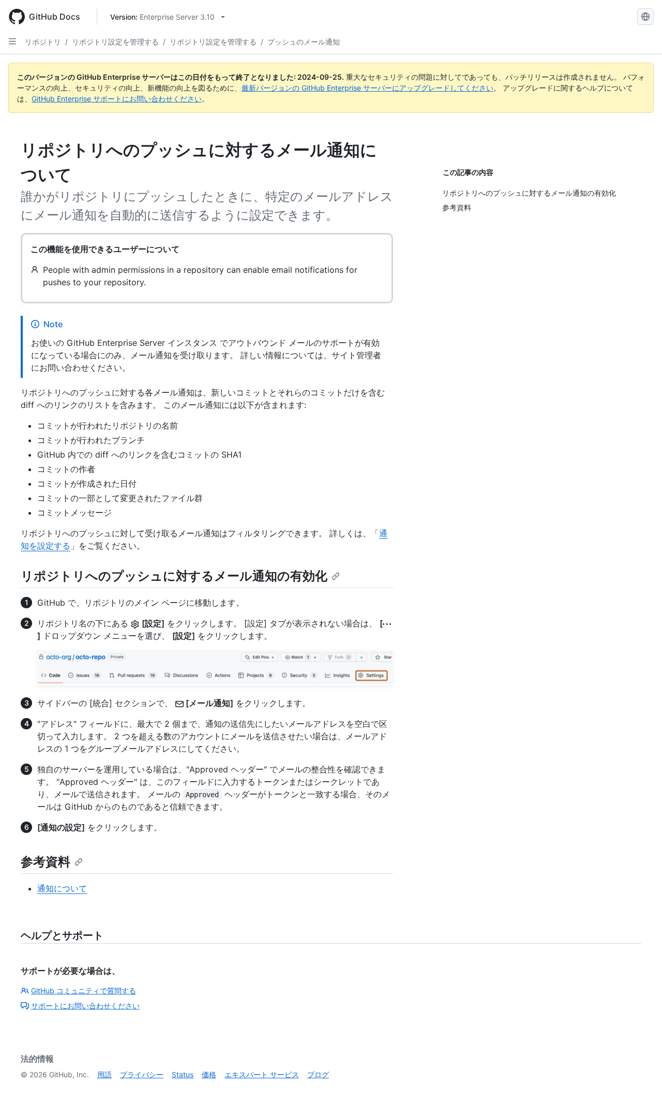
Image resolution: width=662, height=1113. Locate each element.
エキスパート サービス (261, 1074)
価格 (209, 1074)
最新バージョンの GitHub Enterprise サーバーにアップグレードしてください (367, 87)
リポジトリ (43, 41)
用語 (104, 1074)
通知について (62, 888)
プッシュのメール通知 (303, 41)
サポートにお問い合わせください (85, 1005)
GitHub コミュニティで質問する (83, 990)
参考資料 (45, 861)
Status (182, 1074)
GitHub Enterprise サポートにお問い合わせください (117, 98)
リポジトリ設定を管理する (115, 41)
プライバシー (141, 1074)
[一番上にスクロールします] (639, 1090)
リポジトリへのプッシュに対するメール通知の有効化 (174, 575)
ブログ (318, 1074)
